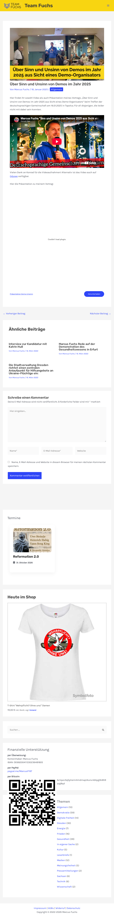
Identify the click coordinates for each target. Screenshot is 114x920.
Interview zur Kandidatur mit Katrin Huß (28, 345)
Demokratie (63, 812)
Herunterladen (94, 294)
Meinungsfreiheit (66, 865)
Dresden (61, 823)
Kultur (60, 849)
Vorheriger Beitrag (14, 313)
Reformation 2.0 (26, 556)
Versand (32, 710)
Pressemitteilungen (67, 870)
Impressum (40, 908)
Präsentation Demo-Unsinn (21, 294)
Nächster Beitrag (100, 313)
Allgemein (56, 89)
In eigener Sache (66, 844)
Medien (61, 860)
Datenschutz (73, 908)
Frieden (61, 833)
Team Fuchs (39, 5)
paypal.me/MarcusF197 (20, 771)
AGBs (51, 908)
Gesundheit (63, 839)
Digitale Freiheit (65, 817)
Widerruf (60, 908)
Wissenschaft (64, 886)
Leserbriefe (63, 855)
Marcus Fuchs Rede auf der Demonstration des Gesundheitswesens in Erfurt (78, 346)
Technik (61, 881)
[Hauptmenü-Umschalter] (108, 5)
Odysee (14, 176)
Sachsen (61, 876)
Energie (61, 828)
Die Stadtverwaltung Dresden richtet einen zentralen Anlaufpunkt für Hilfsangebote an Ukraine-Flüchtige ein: (31, 369)
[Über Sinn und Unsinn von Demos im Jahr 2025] (32, 540)
